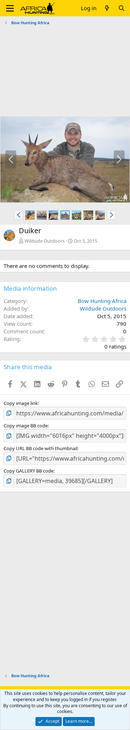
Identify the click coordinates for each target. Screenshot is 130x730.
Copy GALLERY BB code (28, 471)
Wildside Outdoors (45, 241)
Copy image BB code (26, 425)
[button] (9, 8)
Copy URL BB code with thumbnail (40, 448)
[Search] (121, 8)
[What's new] (107, 8)
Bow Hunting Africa (102, 300)
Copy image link (21, 403)
